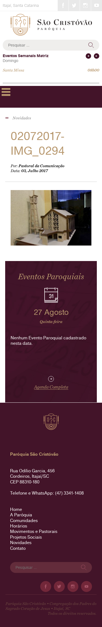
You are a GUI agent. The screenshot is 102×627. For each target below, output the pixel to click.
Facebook (63, 5)
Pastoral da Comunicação (41, 166)
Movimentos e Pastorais (33, 531)
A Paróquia (21, 515)
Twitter (74, 5)
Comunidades (24, 520)
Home (16, 509)
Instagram (85, 5)
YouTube (96, 5)
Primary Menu (6, 92)
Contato (18, 548)
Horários (18, 526)
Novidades (21, 542)
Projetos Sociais (26, 537)
